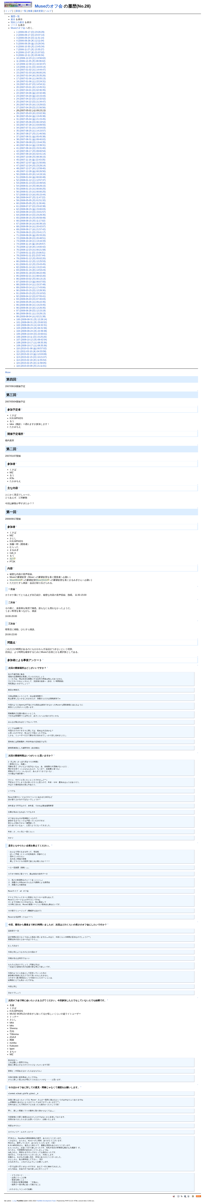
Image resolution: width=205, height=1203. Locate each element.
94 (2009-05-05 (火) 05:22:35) (31, 302)
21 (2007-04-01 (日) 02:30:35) (31, 90)
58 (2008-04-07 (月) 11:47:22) (30, 197)
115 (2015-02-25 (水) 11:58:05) (31, 363)
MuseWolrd (42, 580)
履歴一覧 (15, 16)
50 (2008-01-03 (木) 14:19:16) (31, 174)
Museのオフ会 (49, 6)
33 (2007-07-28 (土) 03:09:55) (31, 125)
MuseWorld (15, 580)
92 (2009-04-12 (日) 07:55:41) (31, 296)
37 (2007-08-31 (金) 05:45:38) (31, 136)
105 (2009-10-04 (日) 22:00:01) (31, 334)
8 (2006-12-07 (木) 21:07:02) (30, 52)
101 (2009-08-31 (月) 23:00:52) (31, 322)
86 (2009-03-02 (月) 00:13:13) (31, 279)
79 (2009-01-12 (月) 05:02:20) (31, 258)
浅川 (12, 558)
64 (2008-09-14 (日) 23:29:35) (31, 215)
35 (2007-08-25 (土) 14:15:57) (31, 131)
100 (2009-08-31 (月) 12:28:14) (31, 319)
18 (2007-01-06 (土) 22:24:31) (31, 81)
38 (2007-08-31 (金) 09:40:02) (31, 139)
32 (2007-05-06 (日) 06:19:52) (31, 122)
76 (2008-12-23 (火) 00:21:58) (31, 250)
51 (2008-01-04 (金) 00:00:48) (31, 177)
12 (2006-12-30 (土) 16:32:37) (31, 64)
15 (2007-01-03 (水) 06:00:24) (31, 72)
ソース (14, 25)
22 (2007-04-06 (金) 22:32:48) (31, 93)
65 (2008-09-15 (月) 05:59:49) (31, 218)
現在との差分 (17, 22)
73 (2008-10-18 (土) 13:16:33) (31, 241)
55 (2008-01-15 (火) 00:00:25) (31, 189)
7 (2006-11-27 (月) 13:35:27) (30, 49)
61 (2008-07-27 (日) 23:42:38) (31, 206)
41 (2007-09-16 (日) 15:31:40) (31, 148)
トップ (8, 11)
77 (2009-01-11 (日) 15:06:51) (30, 253)
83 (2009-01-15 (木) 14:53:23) (31, 270)
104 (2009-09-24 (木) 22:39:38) (31, 331)
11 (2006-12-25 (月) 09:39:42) (30, 61)
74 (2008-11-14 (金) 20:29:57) (30, 244)
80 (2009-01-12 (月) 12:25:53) (31, 261)
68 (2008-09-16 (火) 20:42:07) (31, 226)
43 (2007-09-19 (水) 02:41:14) (31, 154)
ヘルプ (48, 11)
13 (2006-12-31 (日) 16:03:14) (31, 67)
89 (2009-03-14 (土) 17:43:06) (31, 287)
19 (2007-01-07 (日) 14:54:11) (30, 84)
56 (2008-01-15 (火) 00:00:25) (31, 192)
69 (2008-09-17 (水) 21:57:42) (31, 229)
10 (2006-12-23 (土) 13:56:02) (31, 58)
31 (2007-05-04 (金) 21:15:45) (31, 119)
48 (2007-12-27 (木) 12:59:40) (31, 168)
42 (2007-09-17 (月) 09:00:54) (31, 151)
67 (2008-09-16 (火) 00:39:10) (31, 223)
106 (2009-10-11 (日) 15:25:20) (31, 337)
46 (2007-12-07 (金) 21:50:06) (31, 162)
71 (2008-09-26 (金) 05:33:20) (31, 235)
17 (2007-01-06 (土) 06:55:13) (31, 78)
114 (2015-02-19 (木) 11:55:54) (31, 360)
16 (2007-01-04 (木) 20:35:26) (31, 75)
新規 (18, 11)
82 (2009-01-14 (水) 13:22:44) (31, 267)
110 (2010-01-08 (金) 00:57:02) (31, 348)
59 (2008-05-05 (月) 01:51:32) (31, 200)
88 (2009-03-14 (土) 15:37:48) (31, 284)
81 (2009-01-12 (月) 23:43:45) (31, 264)
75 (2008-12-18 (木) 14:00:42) (31, 247)
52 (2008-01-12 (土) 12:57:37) (31, 180)
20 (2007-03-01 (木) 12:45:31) (31, 87)
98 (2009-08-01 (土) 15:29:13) (31, 313)
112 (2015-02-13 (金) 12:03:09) (31, 354)
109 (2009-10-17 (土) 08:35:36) (31, 345)
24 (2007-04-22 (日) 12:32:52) (31, 99)
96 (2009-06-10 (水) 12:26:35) (31, 308)
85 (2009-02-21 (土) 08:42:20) (31, 276)
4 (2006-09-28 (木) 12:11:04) (30, 40)
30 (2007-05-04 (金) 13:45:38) (31, 116)
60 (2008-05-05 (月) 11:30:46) (30, 203)
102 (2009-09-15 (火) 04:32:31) (31, 325)
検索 (30, 11)
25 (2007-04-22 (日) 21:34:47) (31, 101)
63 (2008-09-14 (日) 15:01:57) (31, 212)
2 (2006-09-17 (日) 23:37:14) (30, 35)
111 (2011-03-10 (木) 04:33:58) (31, 351)
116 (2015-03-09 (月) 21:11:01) (31, 366)
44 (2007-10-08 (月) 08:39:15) (31, 157)
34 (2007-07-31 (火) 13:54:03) (31, 128)
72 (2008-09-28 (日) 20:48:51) (31, 238)
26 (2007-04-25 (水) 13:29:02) (31, 104)
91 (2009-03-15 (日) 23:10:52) (31, 293)
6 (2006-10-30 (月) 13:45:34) (30, 46)
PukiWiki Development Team (46, 1201)
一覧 (24, 11)
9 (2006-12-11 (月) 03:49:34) (30, 55)
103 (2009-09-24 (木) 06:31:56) (31, 328)
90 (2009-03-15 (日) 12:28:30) (31, 290)
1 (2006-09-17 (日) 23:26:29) (30, 32)
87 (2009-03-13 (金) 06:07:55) (31, 282)
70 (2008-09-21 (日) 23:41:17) (31, 232)
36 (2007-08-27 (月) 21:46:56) (31, 133)
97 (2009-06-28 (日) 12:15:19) (31, 310)
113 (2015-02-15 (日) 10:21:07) (31, 357)
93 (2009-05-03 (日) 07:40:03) (31, 299)
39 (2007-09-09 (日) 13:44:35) (31, 142)
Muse (8, 372)
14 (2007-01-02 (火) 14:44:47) (31, 70)
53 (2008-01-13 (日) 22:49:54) (31, 183)
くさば (14, 1201)
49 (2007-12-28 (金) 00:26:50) (31, 171)
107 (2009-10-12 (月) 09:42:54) (31, 339)
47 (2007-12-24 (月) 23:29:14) (31, 165)
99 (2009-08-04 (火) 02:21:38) (31, 316)
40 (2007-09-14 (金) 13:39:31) (31, 145)
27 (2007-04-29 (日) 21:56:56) (31, 107)
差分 (13, 19)
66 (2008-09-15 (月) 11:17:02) (30, 221)
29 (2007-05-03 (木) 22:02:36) (31, 113)
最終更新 (38, 11)
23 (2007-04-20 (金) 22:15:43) (31, 96)
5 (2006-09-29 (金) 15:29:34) (30, 43)
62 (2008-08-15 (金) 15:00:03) (31, 209)
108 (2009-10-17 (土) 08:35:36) (31, 342)
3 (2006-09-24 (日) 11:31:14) (30, 38)
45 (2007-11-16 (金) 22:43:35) (30, 160)
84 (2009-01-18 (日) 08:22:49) (31, 273)
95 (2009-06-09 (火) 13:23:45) (31, 305)
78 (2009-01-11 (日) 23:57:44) (30, 255)
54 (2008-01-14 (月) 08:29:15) (31, 186)
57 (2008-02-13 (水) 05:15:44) (31, 194)
